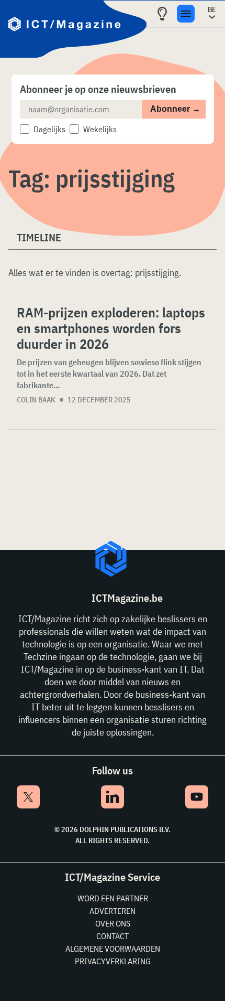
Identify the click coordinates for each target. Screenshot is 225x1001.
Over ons (112, 923)
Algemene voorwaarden (112, 948)
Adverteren (112, 911)
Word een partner (112, 898)
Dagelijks (49, 129)
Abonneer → (175, 108)
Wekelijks (100, 129)
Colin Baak (36, 399)
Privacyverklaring (113, 961)
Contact (112, 936)
